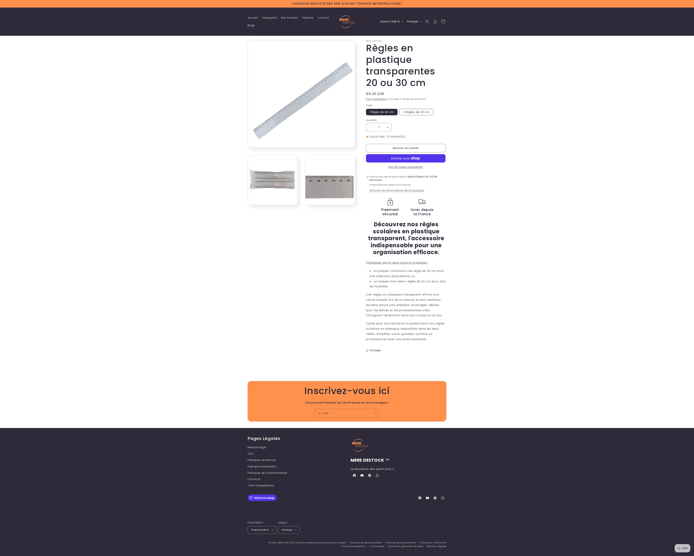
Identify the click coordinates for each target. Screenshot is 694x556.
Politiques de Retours (262, 460)
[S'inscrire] (375, 413)
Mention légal (257, 447)
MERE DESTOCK (286, 542)
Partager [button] (375, 350)
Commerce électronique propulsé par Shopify (321, 542)
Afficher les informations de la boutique (397, 190)
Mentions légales (436, 546)
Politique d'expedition (262, 466)
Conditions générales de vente (405, 546)
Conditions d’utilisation (433, 542)
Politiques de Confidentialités (268, 472)
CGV (251, 454)
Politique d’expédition (354, 546)
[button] (427, 21)
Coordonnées (377, 546)
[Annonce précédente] (249, 3)
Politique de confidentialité (400, 542)
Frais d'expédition (376, 98)
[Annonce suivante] (445, 3)
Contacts (254, 479)
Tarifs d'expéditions (261, 485)
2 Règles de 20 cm (416, 112)
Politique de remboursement (366, 542)
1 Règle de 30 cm (382, 112)
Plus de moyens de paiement (406, 166)
